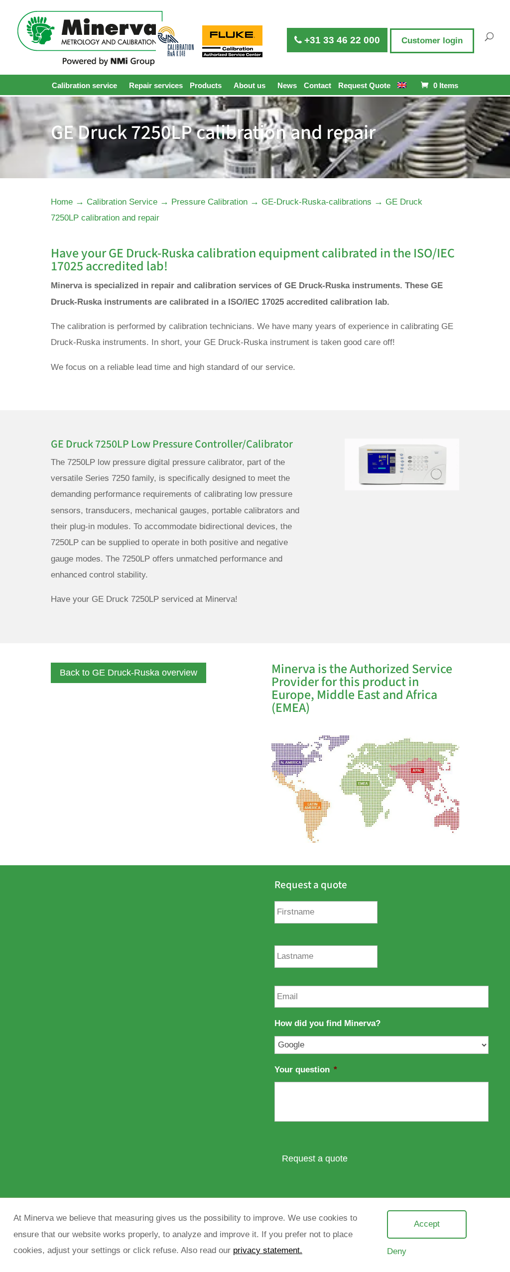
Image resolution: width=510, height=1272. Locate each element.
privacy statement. (267, 1250)
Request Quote (364, 86)
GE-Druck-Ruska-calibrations (316, 202)
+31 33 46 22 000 (341, 40)
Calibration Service (122, 202)
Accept (427, 1224)
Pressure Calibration (209, 202)
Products (206, 85)
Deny (396, 1251)
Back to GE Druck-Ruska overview (128, 673)
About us (249, 85)
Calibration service (84, 85)
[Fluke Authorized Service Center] (232, 41)
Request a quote (315, 1158)
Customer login (432, 40)
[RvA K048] (177, 41)
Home (62, 202)
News (287, 86)
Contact (317, 86)
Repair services (156, 86)
